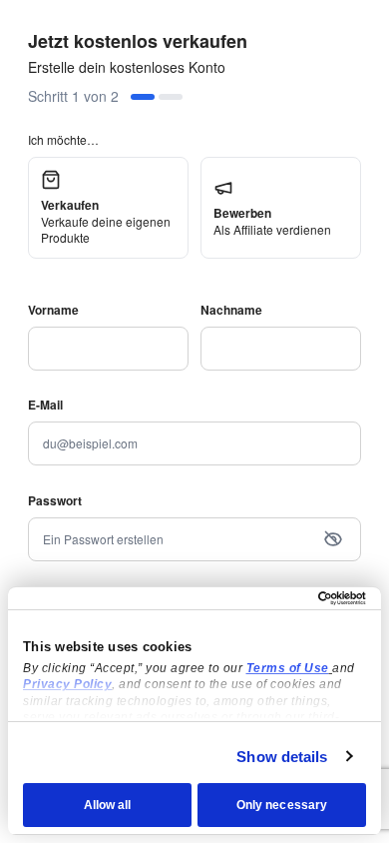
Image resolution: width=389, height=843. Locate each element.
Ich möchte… (63, 139)
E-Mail (45, 405)
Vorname (53, 310)
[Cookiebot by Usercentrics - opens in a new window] (280, 598)
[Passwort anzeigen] (333, 539)
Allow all (108, 805)
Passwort (55, 500)
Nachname (231, 310)
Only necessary (281, 805)
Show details (281, 756)
